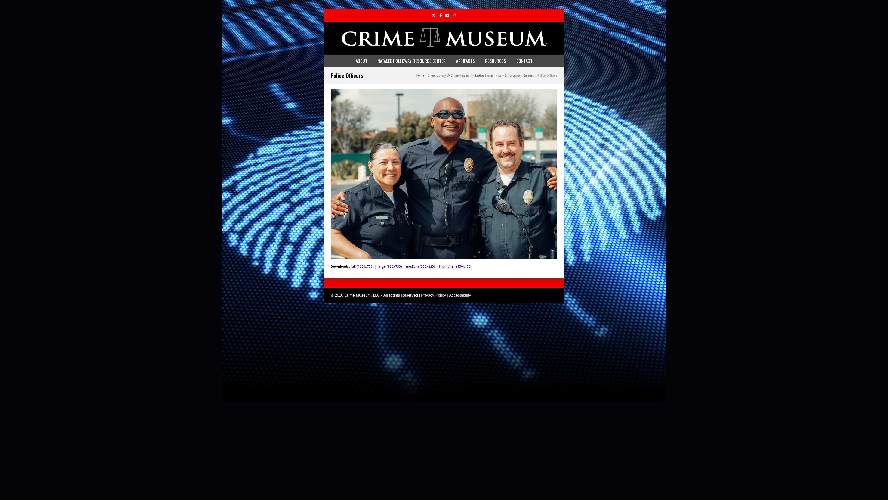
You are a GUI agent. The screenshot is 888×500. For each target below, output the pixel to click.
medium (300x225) (420, 266)
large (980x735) (390, 266)
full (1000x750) (362, 266)
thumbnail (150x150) (455, 266)
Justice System (485, 75)
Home (420, 75)
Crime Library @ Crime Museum (450, 75)
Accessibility (460, 295)
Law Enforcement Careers (516, 75)
